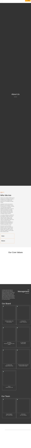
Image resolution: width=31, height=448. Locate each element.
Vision (2, 236)
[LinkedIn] (23, 323)
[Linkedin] (9, 345)
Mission (3, 240)
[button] (7, 236)
